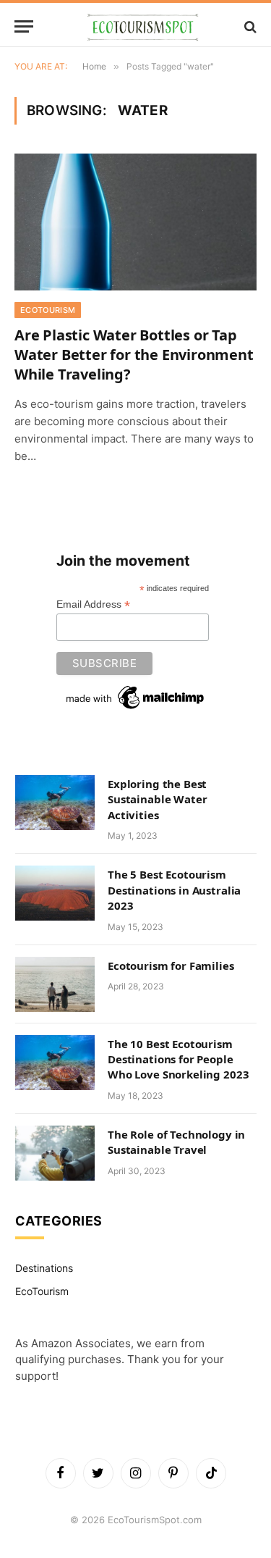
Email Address (93, 604)
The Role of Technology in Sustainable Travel (176, 1142)
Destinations (44, 1268)
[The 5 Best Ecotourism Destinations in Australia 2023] (55, 893)
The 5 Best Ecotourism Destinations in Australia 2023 (174, 890)
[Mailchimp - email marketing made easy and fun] (135, 697)
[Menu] (23, 26)
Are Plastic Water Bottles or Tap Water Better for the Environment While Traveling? (134, 354)
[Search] (249, 26)
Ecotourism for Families (171, 965)
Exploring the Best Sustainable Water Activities (157, 799)
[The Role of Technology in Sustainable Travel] (55, 1153)
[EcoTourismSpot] (143, 26)
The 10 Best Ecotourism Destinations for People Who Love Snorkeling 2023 (178, 1059)
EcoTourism (42, 1291)
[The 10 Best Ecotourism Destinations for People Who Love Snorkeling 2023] (55, 1062)
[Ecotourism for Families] (55, 984)
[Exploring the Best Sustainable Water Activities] (55, 802)
